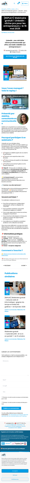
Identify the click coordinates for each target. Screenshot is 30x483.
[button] (14, 3)
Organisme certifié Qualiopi (12, 426)
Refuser (15, 475)
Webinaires (20, 309)
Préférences (15, 479)
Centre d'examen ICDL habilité (16, 426)
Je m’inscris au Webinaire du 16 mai (15, 56)
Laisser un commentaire (11, 309)
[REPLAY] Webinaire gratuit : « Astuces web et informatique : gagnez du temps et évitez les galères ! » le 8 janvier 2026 (15, 302)
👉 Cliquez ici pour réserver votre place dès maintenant (14, 254)
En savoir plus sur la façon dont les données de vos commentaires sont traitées (15, 415)
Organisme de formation (6, 435)
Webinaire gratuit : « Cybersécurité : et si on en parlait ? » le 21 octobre (15, 333)
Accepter (15, 471)
